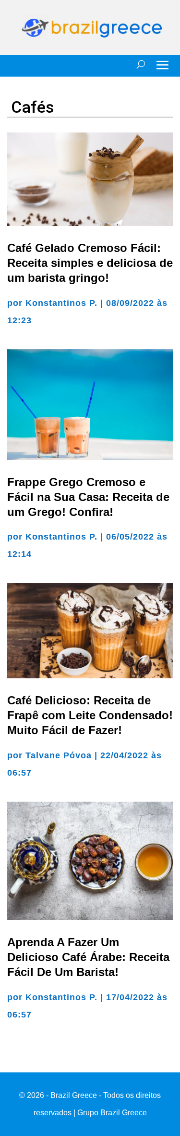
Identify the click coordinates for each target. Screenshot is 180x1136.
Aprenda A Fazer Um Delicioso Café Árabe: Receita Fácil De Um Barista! (88, 957)
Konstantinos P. (61, 303)
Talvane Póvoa (58, 755)
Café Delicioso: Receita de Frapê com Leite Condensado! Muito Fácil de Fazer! (90, 715)
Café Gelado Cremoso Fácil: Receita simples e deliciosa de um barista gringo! (90, 262)
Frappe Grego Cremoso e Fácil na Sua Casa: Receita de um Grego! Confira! (88, 497)
